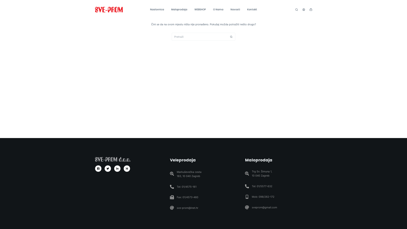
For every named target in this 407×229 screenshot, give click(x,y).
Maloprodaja (179, 9)
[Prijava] (304, 9)
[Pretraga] (296, 9)
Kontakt (252, 9)
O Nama (218, 9)
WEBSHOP (200, 9)
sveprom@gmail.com (264, 207)
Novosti (235, 9)
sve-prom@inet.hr (187, 207)
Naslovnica (157, 9)
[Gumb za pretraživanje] (231, 37)
